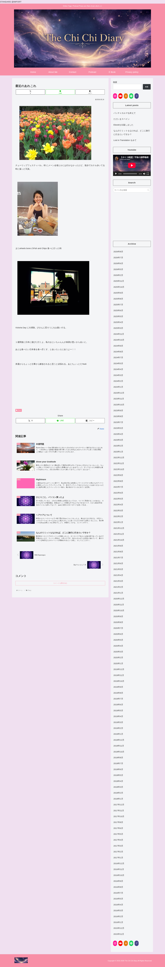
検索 (115, 82)
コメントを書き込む (60, 583)
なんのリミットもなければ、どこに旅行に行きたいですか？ (131, 132)
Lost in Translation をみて (124, 140)
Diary (19, 410)
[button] (90, 92)
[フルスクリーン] (148, 174)
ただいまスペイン (121, 119)
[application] (132, 165)
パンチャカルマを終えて (124, 113)
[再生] (116, 174)
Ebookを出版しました (123, 125)
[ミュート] (144, 174)
